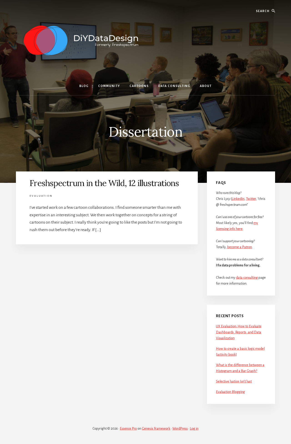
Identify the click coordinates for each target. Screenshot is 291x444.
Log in (194, 428)
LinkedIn (238, 199)
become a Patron (239, 247)
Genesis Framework (156, 428)
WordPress (180, 428)
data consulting (247, 277)
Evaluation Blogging (230, 392)
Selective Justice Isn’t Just (234, 381)
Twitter (251, 199)
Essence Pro (128, 428)
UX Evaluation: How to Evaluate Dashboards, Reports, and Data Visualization (238, 332)
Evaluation (41, 195)
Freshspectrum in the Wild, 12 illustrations (104, 183)
